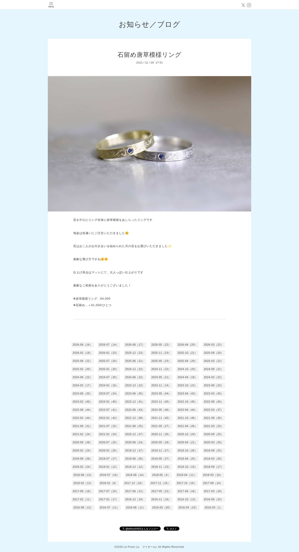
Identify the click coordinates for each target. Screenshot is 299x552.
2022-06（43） (135, 409)
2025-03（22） (214, 361)
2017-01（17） (109, 499)
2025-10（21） (187, 352)
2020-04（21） (187, 442)
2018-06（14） (136, 474)
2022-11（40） (161, 401)
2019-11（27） (161, 450)
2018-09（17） (214, 466)
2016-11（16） (161, 499)
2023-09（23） (214, 385)
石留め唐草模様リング (149, 54)
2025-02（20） (82, 369)
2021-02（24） (82, 434)
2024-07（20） (109, 377)
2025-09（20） (214, 352)
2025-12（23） (135, 352)
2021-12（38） (135, 417)
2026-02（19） (82, 352)
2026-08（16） (82, 344)
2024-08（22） (82, 377)
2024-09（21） (214, 369)
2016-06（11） (136, 507)
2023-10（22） (187, 385)
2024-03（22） (214, 377)
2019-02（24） (82, 466)
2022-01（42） (109, 417)
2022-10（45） (187, 401)
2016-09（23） (214, 499)
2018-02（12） (83, 483)
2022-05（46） (161, 409)
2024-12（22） (135, 369)
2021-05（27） (161, 426)
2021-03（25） (214, 426)
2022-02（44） (82, 417)
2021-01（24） (109, 434)
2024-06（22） (135, 377)
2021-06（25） (135, 426)
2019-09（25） (214, 450)
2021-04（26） (187, 426)
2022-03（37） (214, 409)
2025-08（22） (82, 361)
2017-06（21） (135, 491)
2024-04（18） (187, 377)
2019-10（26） (187, 450)
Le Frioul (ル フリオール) (140, 546)
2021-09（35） (214, 417)
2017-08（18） (82, 491)
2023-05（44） (161, 393)
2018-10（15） (187, 466)
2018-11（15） (161, 466)
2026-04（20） (187, 344)
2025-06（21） (135, 361)
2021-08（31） (82, 426)
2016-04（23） (188, 507)
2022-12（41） (135, 401)
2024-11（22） (161, 369)
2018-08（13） (83, 474)
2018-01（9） (109, 483)
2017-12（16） (134, 483)
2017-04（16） (187, 491)
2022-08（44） (82, 409)
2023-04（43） (187, 393)
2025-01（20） (109, 369)
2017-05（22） (161, 491)
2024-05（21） (161, 377)
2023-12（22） (135, 385)
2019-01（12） (109, 466)
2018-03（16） (213, 474)
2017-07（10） (109, 491)
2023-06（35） (135, 393)
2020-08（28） (82, 442)
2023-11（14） (161, 385)
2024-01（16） (109, 385)
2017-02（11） (82, 499)
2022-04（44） (187, 409)
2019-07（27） (109, 458)
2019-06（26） (135, 458)
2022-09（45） (214, 401)
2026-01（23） (109, 352)
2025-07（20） (109, 361)
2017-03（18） (214, 491)
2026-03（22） (214, 344)
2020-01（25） (109, 450)
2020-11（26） (161, 434)
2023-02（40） (82, 401)
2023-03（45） (214, 393)
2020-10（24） (187, 434)
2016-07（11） (109, 507)
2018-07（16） (109, 474)
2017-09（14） (213, 483)
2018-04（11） (186, 474)
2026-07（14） (109, 344)
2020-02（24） (82, 450)
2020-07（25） (109, 442)
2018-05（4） (161, 474)
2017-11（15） (160, 483)
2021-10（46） (187, 417)
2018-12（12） (135, 466)
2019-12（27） (135, 450)
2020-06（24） (135, 442)
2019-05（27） (161, 458)
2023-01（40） (109, 401)
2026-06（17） (135, 344)
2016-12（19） (135, 499)
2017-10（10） (186, 483)
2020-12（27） (135, 434)
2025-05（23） (161, 361)
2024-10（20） (187, 369)
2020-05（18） (161, 442)
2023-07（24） (109, 393)
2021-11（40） (161, 417)
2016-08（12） (83, 507)
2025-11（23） (161, 352)
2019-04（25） (187, 458)
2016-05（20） (162, 507)
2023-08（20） (82, 393)
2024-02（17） (82, 385)
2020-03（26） (214, 442)
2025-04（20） (187, 361)
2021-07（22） (109, 426)
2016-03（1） (214, 507)
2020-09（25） (214, 434)
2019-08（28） (82, 458)
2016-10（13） (187, 499)
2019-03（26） (214, 458)
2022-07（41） (109, 409)
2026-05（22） (161, 344)
